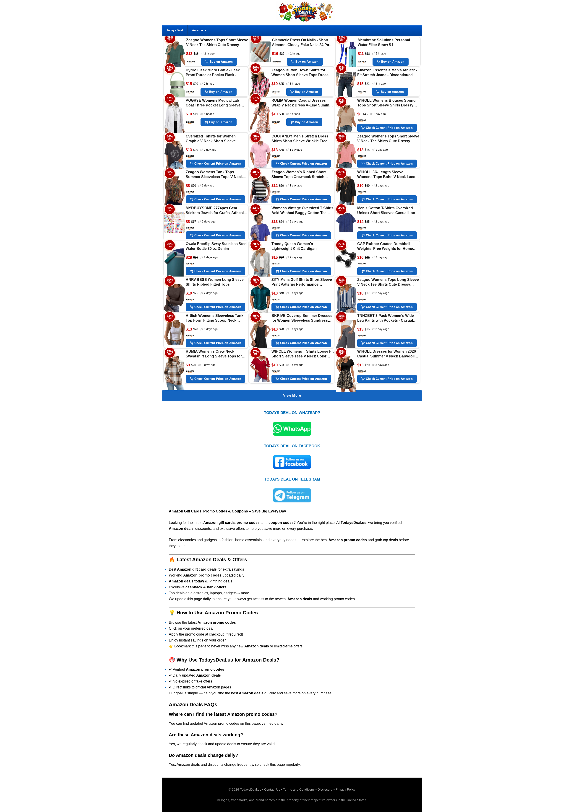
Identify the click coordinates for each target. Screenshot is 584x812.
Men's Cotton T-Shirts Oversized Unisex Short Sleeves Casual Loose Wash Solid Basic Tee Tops (388, 210)
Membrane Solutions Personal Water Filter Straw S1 (384, 42)
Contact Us (272, 789)
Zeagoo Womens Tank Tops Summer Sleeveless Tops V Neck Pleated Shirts (214, 174)
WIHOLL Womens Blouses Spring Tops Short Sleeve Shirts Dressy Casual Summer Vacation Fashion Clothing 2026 (386, 103)
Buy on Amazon (221, 61)
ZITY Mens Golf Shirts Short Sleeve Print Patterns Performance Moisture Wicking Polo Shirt (301, 282)
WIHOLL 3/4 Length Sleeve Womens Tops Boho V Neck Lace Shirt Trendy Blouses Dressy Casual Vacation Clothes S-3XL (386, 174)
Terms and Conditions (299, 789)
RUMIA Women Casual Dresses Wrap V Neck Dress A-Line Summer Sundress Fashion (302, 103)
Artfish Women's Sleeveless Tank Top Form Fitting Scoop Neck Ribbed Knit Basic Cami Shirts (214, 318)
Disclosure (325, 789)
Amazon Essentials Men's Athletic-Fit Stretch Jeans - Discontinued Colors (387, 73)
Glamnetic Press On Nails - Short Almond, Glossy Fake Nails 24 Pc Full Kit (300, 42)
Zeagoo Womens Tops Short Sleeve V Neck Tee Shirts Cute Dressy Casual (217, 42)
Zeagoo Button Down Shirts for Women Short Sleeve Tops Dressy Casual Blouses (301, 73)
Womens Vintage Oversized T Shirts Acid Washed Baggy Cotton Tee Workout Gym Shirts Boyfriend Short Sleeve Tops (302, 210)
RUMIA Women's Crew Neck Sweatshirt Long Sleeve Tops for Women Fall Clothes (214, 354)
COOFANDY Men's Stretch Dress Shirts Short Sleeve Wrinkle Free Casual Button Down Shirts (299, 139)
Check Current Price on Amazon (389, 127)
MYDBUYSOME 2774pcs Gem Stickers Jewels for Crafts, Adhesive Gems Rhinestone (217, 210)
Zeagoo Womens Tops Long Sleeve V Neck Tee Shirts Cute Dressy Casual (388, 282)
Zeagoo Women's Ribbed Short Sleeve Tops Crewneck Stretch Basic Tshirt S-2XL (298, 174)
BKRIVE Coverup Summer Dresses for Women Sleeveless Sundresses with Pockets (301, 318)
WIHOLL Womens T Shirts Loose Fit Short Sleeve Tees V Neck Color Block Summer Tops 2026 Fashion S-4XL (302, 354)
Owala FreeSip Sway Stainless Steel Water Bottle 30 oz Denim (216, 246)
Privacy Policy (345, 789)
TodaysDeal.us (250, 789)
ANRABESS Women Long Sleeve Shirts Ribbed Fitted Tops (215, 282)
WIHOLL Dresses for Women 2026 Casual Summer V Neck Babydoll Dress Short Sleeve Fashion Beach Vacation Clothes (387, 354)
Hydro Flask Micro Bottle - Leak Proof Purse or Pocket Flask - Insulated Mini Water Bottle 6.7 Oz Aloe (214, 73)
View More (292, 395)
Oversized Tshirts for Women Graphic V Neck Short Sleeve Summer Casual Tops (211, 139)
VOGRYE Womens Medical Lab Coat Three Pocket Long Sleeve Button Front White (213, 103)
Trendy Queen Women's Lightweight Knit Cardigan (294, 246)
